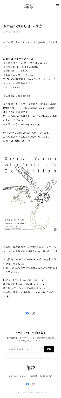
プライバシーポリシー (18, 376)
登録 (49, 349)
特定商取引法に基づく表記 (41, 376)
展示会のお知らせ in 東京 (23, 26)
